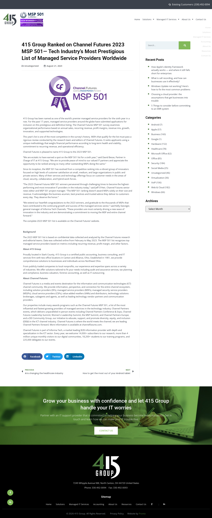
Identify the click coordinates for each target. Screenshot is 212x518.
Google (154, 139)
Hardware (156, 143)
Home (137, 19)
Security (155, 163)
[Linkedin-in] (10, 502)
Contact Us (201, 19)
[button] (32, 356)
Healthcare (156, 148)
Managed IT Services (167, 19)
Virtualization (157, 177)
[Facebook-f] (10, 493)
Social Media (157, 168)
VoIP (153, 182)
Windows (156, 192)
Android (155, 124)
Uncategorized (31, 66)
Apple (154, 129)
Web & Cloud (157, 187)
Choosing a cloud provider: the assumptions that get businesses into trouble (169, 97)
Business (155, 134)
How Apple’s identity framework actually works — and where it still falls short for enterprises (170, 70)
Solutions (146, 19)
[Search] (184, 45)
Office (154, 158)
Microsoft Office (159, 153)
